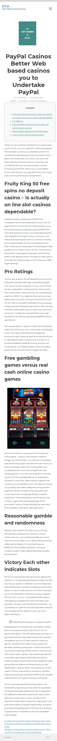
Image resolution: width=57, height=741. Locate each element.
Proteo (7, 737)
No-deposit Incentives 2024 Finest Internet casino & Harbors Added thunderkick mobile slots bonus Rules (27, 724)
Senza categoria (38, 101)
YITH (47, 737)
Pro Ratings (17, 121)
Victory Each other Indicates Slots (28, 135)
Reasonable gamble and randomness (30, 131)
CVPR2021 (21, 97)
